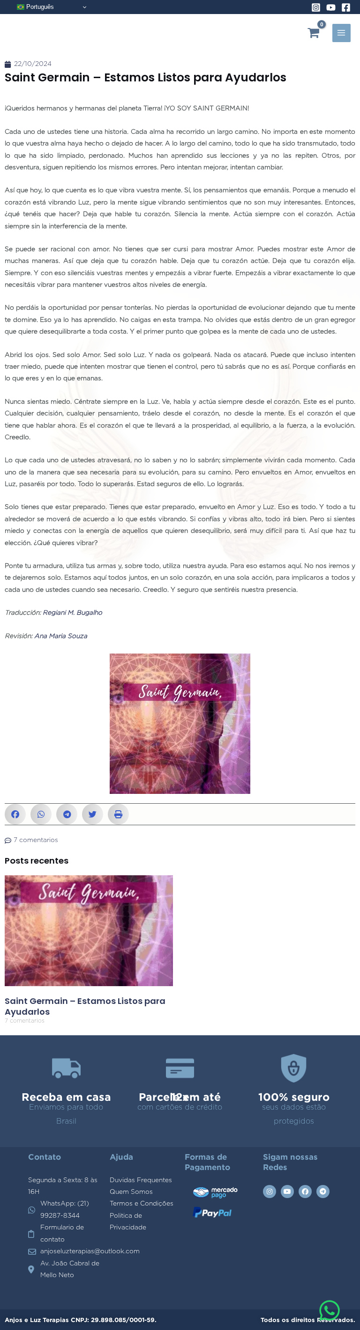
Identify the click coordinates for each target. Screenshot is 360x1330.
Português (39, 6)
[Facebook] (346, 7)
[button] (15, 814)
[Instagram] (316, 7)
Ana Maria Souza (60, 636)
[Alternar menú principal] (341, 33)
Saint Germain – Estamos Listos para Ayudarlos (85, 1006)
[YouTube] (331, 7)
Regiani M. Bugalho (72, 613)
